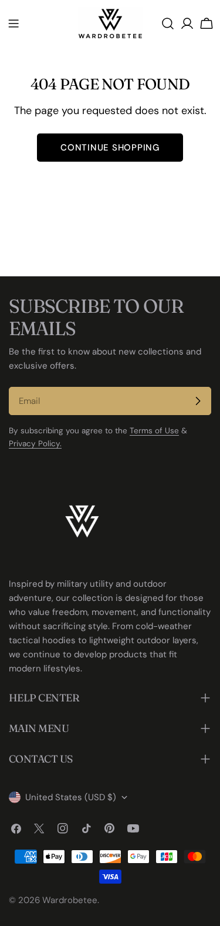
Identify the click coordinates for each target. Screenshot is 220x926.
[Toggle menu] (13, 23)
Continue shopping (110, 147)
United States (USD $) (70, 797)
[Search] (168, 23)
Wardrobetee (69, 900)
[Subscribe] (197, 401)
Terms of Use (154, 431)
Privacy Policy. (35, 444)
